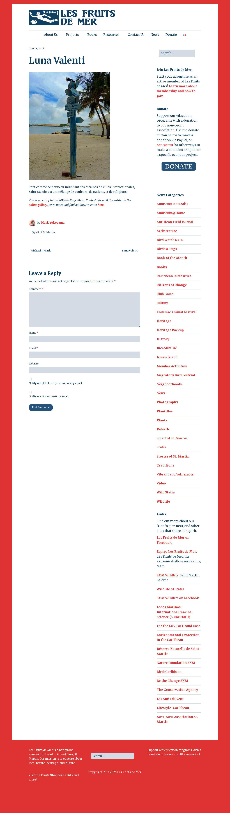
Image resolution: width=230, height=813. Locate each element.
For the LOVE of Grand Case (178, 626)
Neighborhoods (169, 384)
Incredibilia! (167, 348)
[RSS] (198, 801)
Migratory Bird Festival (176, 375)
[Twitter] (171, 801)
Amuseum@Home (171, 213)
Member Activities (172, 366)
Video (161, 483)
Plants (162, 420)
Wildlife (163, 501)
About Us (51, 35)
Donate (171, 35)
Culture (163, 303)
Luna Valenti (130, 250)
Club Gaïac (165, 294)
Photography (167, 402)
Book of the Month (172, 258)
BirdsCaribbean (169, 672)
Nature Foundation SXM (176, 663)
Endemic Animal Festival (177, 312)
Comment (36, 289)
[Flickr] (181, 801)
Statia (161, 447)
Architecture (167, 231)
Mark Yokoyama (53, 222)
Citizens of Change (172, 285)
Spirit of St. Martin (43, 232)
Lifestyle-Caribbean (173, 708)
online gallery (38, 205)
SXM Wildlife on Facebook (178, 598)
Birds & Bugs (167, 249)
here (101, 205)
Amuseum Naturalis (172, 204)
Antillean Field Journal (175, 222)
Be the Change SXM (172, 681)
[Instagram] (176, 801)
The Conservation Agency (177, 690)
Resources (111, 35)
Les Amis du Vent (170, 699)
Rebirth (163, 429)
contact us (165, 145)
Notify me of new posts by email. (49, 396)
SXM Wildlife (167, 575)
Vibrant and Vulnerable (175, 474)
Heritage (164, 321)
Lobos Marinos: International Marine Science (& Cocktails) (174, 612)
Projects (72, 35)
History (163, 339)
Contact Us (136, 35)
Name (33, 332)
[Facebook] (167, 801)
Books (92, 35)
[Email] (191, 801)
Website (33, 363)
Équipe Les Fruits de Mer (176, 552)
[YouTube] (185, 801)
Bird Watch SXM (170, 240)
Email (33, 348)
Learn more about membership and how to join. (177, 91)
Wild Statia (166, 492)
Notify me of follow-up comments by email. (55, 383)
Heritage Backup (170, 330)
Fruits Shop (49, 775)
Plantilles (165, 411)
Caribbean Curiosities (174, 276)
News (155, 35)
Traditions (165, 465)
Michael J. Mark (41, 250)
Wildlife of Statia (170, 589)
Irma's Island (167, 357)
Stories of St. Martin (173, 456)
